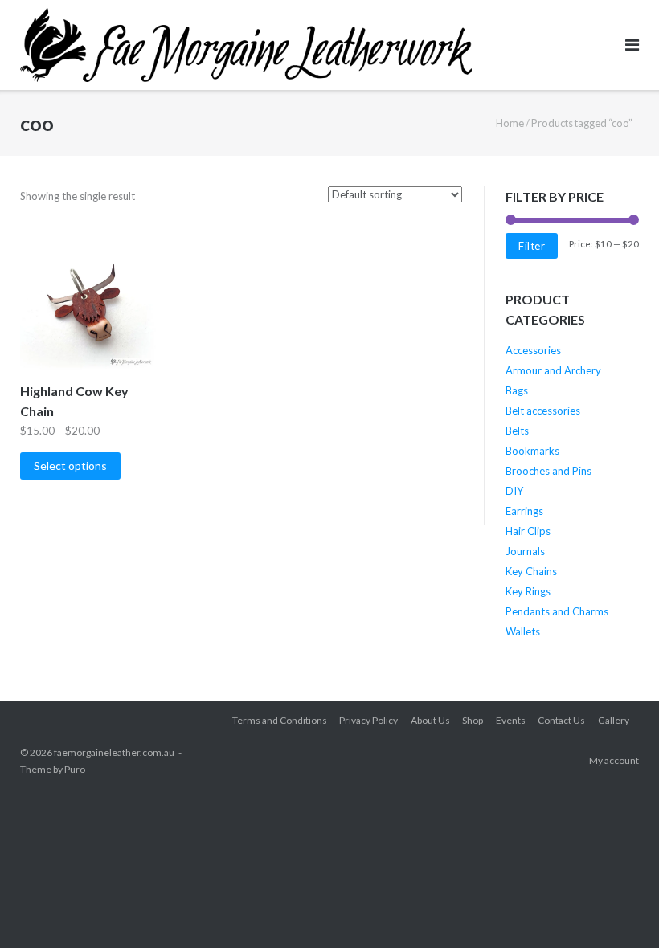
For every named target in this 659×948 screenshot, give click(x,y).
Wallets (523, 631)
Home (510, 122)
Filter (531, 245)
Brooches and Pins (548, 470)
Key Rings (528, 591)
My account (614, 760)
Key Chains (531, 571)
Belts (517, 430)
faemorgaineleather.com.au (114, 752)
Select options (70, 465)
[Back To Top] (619, 909)
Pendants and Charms (557, 611)
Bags (517, 390)
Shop (472, 720)
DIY (514, 490)
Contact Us (561, 720)
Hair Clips (528, 531)
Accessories (533, 350)
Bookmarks (532, 450)
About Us (430, 720)
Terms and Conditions (279, 720)
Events (511, 720)
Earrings (524, 511)
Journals (525, 551)
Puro (74, 769)
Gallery (613, 720)
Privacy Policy (368, 720)
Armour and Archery (553, 370)
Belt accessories (543, 410)
